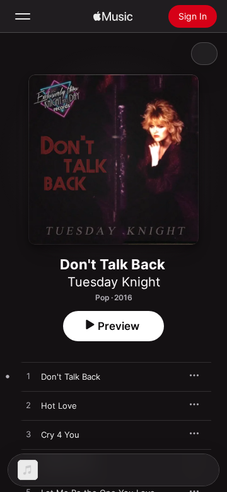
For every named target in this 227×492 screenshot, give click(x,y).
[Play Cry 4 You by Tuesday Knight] (28, 434)
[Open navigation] (23, 16)
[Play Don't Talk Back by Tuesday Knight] (28, 376)
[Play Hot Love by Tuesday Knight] (28, 405)
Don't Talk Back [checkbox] (70, 377)
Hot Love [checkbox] (59, 406)
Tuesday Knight (113, 282)
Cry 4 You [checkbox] (60, 435)
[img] (112, 16)
